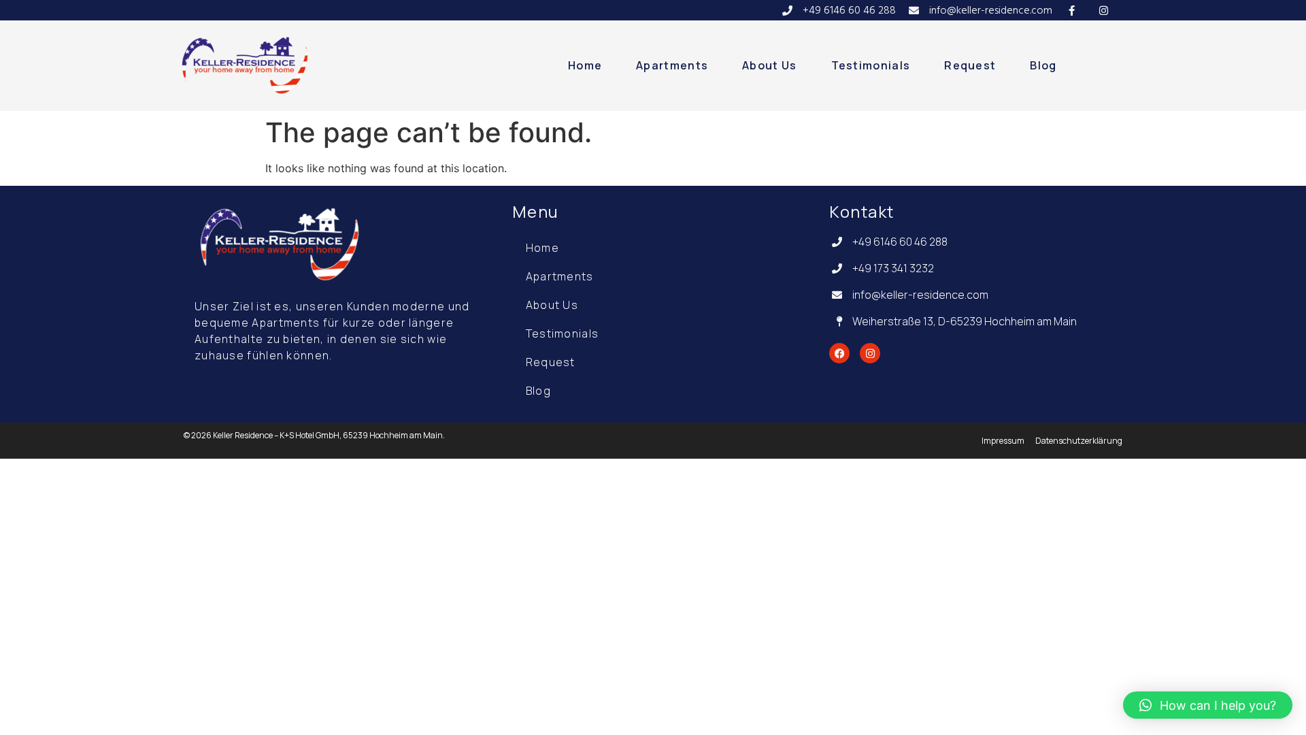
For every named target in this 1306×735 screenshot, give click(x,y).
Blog (1043, 65)
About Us (769, 65)
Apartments (672, 65)
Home (585, 65)
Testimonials (871, 65)
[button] (1207, 705)
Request (970, 65)
